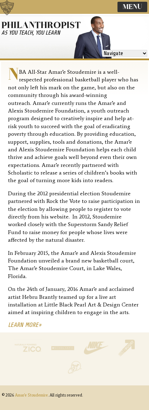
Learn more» (24, 324)
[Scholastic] (63, 354)
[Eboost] (126, 354)
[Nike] (97, 354)
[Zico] (28, 354)
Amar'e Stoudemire (14, 15)
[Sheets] (74, 374)
